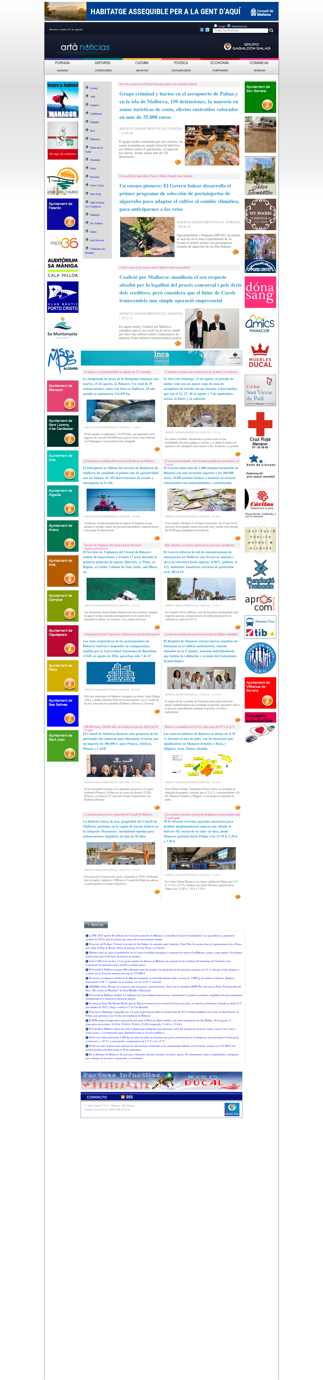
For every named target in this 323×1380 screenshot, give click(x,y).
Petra (93, 168)
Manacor (95, 139)
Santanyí (95, 214)
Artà (92, 96)
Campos (94, 105)
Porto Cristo (97, 185)
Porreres (95, 177)
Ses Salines (96, 223)
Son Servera (97, 240)
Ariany (94, 88)
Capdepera (96, 113)
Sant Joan (95, 194)
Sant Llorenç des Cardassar (94, 204)
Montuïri (95, 160)
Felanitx (94, 122)
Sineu (93, 231)
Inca (92, 130)
